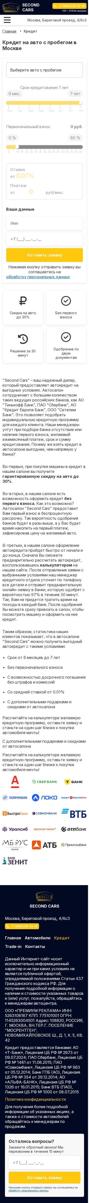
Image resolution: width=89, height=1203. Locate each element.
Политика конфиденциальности (35, 1099)
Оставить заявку (44, 255)
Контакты (35, 946)
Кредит (30, 31)
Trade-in (13, 946)
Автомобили (37, 937)
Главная (9, 31)
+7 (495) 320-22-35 (72, 5)
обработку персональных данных (38, 276)
